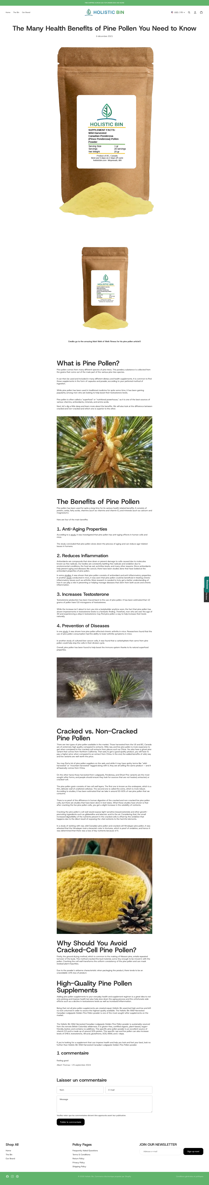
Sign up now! (193, 1151)
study (73, 534)
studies (68, 575)
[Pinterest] (17, 1176)
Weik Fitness (110, 341)
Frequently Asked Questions (85, 1150)
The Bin (9, 1154)
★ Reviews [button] (206, 595)
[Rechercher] (189, 12)
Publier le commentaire (70, 1122)
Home (8, 1150)
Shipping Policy (79, 1166)
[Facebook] (7, 1176)
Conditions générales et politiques (189, 1176)
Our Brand (10, 1158)
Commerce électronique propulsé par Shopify (113, 1176)
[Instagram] (12, 1176)
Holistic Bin (89, 1176)
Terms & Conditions (81, 1154)
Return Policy (78, 1158)
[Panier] (201, 12)
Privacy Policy (79, 1162)
